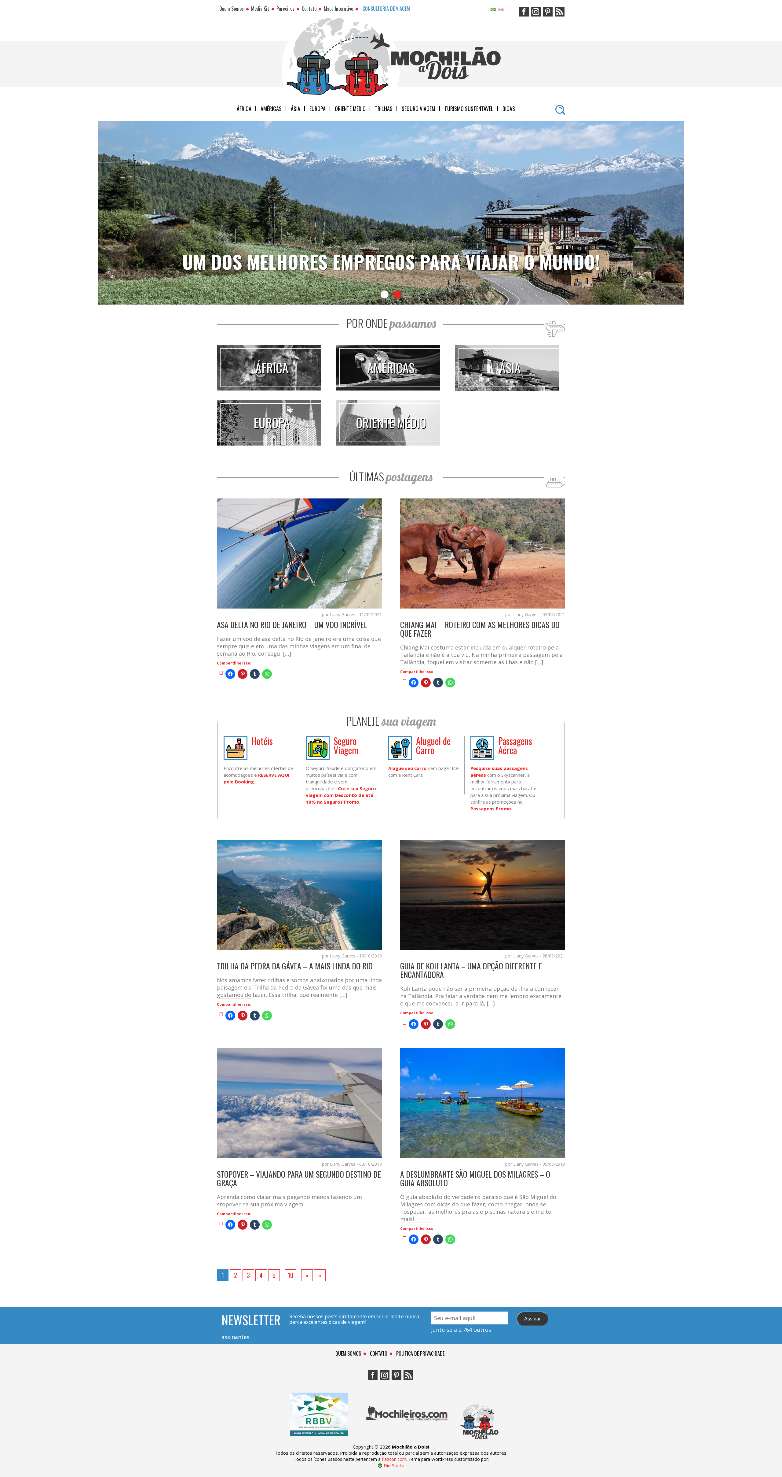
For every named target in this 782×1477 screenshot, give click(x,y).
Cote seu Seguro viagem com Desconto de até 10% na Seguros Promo (341, 795)
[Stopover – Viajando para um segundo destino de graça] (221, 1223)
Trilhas (384, 109)
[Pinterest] (548, 9)
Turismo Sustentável (468, 109)
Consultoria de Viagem (386, 8)
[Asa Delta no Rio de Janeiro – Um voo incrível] (221, 672)
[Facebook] (524, 9)
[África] (269, 388)
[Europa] (269, 443)
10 (290, 1275)
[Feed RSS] (560, 9)
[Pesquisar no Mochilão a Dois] (560, 108)
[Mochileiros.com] (407, 1441)
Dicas (508, 109)
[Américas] (388, 388)
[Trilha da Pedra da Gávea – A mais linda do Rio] (221, 1014)
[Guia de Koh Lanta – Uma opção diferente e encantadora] (404, 1022)
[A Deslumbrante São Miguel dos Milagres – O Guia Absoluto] (404, 1238)
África (244, 109)
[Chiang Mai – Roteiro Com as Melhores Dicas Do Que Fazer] (404, 681)
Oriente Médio (350, 109)
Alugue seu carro (407, 768)
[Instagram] (536, 9)
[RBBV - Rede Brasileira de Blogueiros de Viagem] (319, 1441)
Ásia (295, 109)
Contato (309, 8)
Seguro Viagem (418, 109)
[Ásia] (507, 388)
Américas (271, 109)
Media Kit (260, 8)
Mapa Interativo (338, 8)
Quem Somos (231, 8)
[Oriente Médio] (388, 443)
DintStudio (394, 1465)
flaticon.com (394, 1459)
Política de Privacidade (420, 1353)
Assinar (532, 1318)
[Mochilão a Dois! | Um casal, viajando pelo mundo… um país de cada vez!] (479, 1441)
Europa (317, 109)
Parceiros (285, 8)
